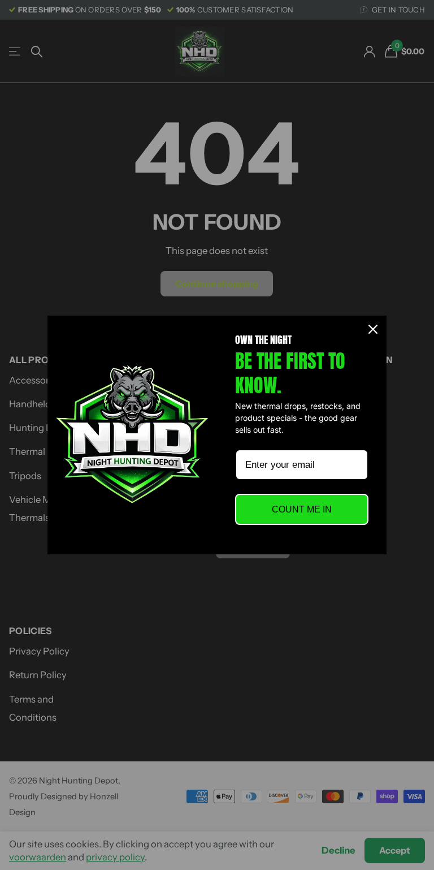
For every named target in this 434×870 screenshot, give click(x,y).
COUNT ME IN (302, 509)
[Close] (373, 329)
